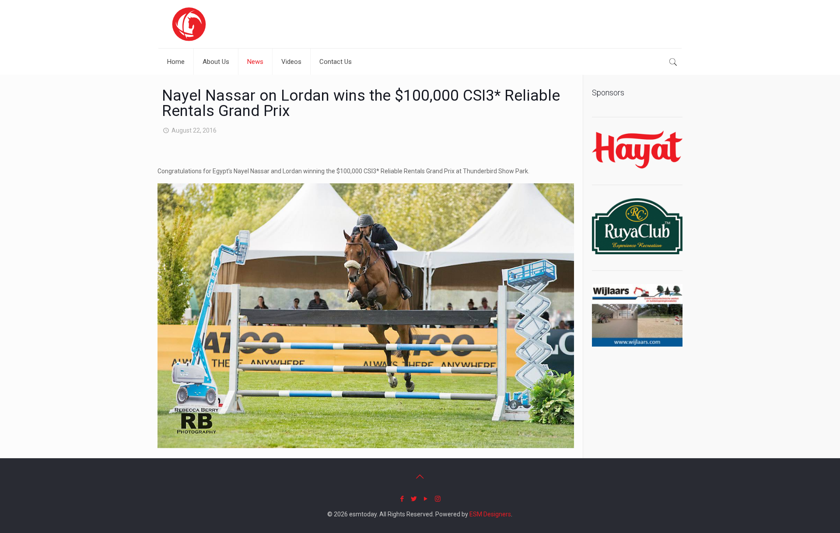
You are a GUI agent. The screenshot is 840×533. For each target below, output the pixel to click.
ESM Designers (490, 514)
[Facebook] (402, 499)
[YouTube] (425, 499)
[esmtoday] (189, 24)
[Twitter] (414, 499)
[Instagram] (437, 499)
